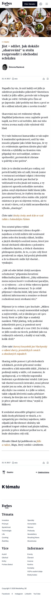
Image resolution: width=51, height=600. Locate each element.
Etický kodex (32, 575)
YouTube (36, 594)
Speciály (30, 520)
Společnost (6, 527)
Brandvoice (31, 541)
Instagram (19, 594)
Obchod (5, 558)
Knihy (4, 561)
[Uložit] (48, 79)
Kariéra (30, 564)
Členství (30, 558)
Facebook (6, 594)
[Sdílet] (44, 79)
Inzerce (30, 561)
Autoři (4, 554)
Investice (5, 520)
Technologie (6, 531)
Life (3, 534)
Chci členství (29, 4)
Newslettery (32, 534)
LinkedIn (28, 594)
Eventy (30, 554)
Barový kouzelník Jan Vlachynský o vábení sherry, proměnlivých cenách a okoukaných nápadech (24, 350)
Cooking (5, 537)
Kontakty (30, 568)
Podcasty (31, 531)
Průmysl (5, 524)
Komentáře (31, 524)
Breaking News (33, 537)
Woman (30, 527)
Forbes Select (7, 564)
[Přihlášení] (40, 3)
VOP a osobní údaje (34, 571)
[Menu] (46, 3)
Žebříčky (5, 541)
